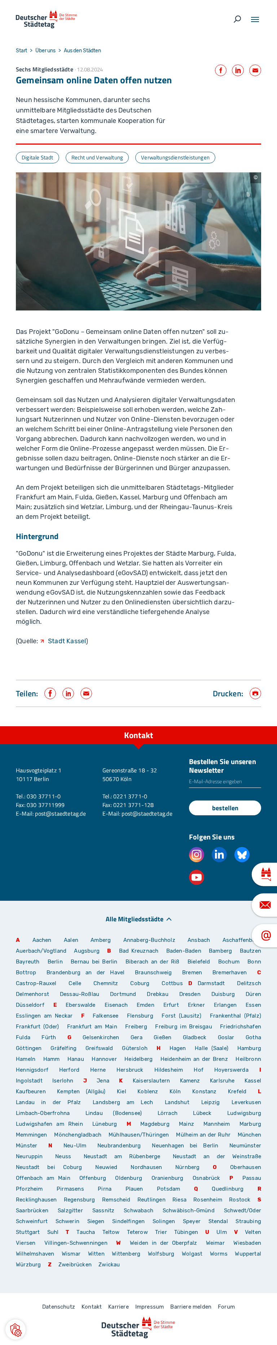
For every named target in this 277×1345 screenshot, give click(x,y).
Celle (75, 983)
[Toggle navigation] (255, 19)
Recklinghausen (36, 1199)
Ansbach (199, 940)
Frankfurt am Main (92, 1026)
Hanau (75, 1059)
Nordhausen (146, 1167)
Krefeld (237, 1091)
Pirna (104, 1189)
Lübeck (207, 1113)
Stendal (218, 1221)
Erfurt (171, 1005)
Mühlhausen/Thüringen (139, 1135)
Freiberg (136, 1026)
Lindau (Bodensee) (113, 1113)
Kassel (253, 1080)
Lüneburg (104, 1124)
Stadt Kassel (67, 641)
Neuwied (106, 1167)
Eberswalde (81, 1005)
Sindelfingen (128, 1221)
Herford (69, 1070)
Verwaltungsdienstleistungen (175, 157)
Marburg (250, 1124)
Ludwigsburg (244, 1113)
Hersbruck (130, 1070)
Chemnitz (105, 983)
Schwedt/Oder (242, 1210)
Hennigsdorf (32, 1070)
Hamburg (249, 1048)
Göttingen (30, 1048)
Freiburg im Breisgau (183, 1026)
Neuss (63, 1156)
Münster (26, 1145)
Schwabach (140, 1210)
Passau (251, 1178)
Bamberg (220, 951)
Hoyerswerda (231, 1070)
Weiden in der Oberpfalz (165, 1243)
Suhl (53, 1232)
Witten (96, 1254)
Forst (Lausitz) (181, 1016)
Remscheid (116, 1199)
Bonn (254, 961)
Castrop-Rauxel (36, 983)
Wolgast (192, 1254)
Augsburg (86, 951)
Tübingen (186, 1232)
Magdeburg (155, 1124)
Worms (219, 1254)
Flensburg (140, 1016)
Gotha (253, 1037)
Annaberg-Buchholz (149, 940)
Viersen (25, 1243)
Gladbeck (194, 1037)
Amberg (101, 940)
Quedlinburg (227, 1189)
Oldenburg (128, 1178)
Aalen (71, 940)
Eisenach (116, 1005)
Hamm (51, 1059)
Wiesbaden (247, 1243)
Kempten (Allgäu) (81, 1091)
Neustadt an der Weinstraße (217, 1156)
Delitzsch (249, 983)
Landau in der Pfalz (48, 1102)
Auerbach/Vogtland (41, 951)
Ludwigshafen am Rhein (49, 1124)
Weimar (215, 1243)
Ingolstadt (29, 1080)
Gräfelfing (65, 1048)
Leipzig (210, 1102)
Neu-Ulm (74, 1145)
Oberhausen (245, 1167)
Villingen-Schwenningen (75, 1243)
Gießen (162, 1037)
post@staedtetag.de (60, 813)
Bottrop (26, 972)
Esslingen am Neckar (44, 1016)
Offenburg (92, 1178)
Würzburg (28, 1264)
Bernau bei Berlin (95, 961)
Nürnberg (187, 1167)
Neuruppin (29, 1156)
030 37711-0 (44, 796)
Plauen (134, 1189)
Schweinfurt (32, 1221)
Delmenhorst (32, 994)
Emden (145, 1005)
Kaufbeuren (31, 1091)
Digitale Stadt (37, 157)
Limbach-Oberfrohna (43, 1113)
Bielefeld (199, 961)
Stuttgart (28, 1232)
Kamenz (190, 1080)
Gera (136, 1037)
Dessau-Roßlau (79, 994)
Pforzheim (29, 1189)
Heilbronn (248, 1059)
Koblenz (147, 1091)
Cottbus (172, 983)
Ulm (221, 1232)
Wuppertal (248, 1254)
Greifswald (99, 1048)
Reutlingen (151, 1199)
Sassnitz (103, 1210)
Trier (161, 1232)
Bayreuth (27, 961)
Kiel (121, 1091)
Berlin (55, 961)
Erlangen (225, 1005)
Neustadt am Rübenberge (122, 1156)
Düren (253, 994)
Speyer (192, 1221)
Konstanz (204, 1091)
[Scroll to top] (255, 726)
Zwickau (109, 1264)
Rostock (239, 1199)
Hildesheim (168, 1070)
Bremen (192, 972)
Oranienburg (167, 1178)
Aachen (42, 940)
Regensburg (79, 1199)
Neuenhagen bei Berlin (185, 1145)
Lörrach (167, 1113)
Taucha (85, 1232)
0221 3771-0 (130, 796)
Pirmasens (70, 1189)
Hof (198, 1070)
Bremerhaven (229, 972)
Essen (253, 1005)
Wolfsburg (161, 1254)
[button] (15, 1329)
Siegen (96, 1221)
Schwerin (67, 1221)
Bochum (228, 961)
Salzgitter (70, 1210)
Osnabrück (206, 1178)
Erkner (196, 1005)
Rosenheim (207, 1199)
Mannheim (216, 1124)
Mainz (186, 1124)
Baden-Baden (183, 951)
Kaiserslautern (151, 1080)
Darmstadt (211, 983)
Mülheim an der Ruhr (203, 1135)
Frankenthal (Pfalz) (235, 1016)
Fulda (23, 1037)
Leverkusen (246, 1102)
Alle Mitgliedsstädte (134, 918)
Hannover (104, 1059)
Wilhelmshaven (35, 1254)
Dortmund (123, 994)
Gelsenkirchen (101, 1037)
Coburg (139, 983)
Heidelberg (138, 1059)
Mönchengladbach (77, 1135)
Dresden (190, 994)
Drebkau (160, 994)
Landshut (177, 1102)
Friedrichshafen (240, 1026)
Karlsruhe (222, 1080)
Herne (98, 1070)
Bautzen (250, 951)
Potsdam (168, 1189)
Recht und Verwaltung (97, 157)
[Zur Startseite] (46, 19)
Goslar (226, 1037)
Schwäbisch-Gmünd (189, 1210)
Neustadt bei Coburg (49, 1167)
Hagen (178, 1048)
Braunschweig (153, 972)
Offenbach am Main (43, 1178)
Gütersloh (135, 1048)
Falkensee (106, 1016)
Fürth (48, 1037)
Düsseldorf (30, 1005)
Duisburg (223, 994)
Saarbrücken (32, 1210)
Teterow (137, 1232)
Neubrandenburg (119, 1145)
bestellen (225, 808)
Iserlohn (62, 1080)
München (249, 1135)
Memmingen (31, 1135)
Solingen (164, 1221)
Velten (253, 1232)
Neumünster (245, 1145)
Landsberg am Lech (123, 1102)
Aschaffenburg (242, 940)
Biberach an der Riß (153, 961)
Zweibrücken (75, 1264)
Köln (175, 1091)
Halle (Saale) (211, 1048)
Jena (103, 1080)
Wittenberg (126, 1254)
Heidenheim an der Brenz (194, 1059)
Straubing (248, 1221)
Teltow (111, 1232)
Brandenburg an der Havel (85, 972)
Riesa (179, 1199)
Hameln (25, 1059)
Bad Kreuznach (139, 951)
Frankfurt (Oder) (37, 1026)
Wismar (71, 1254)
